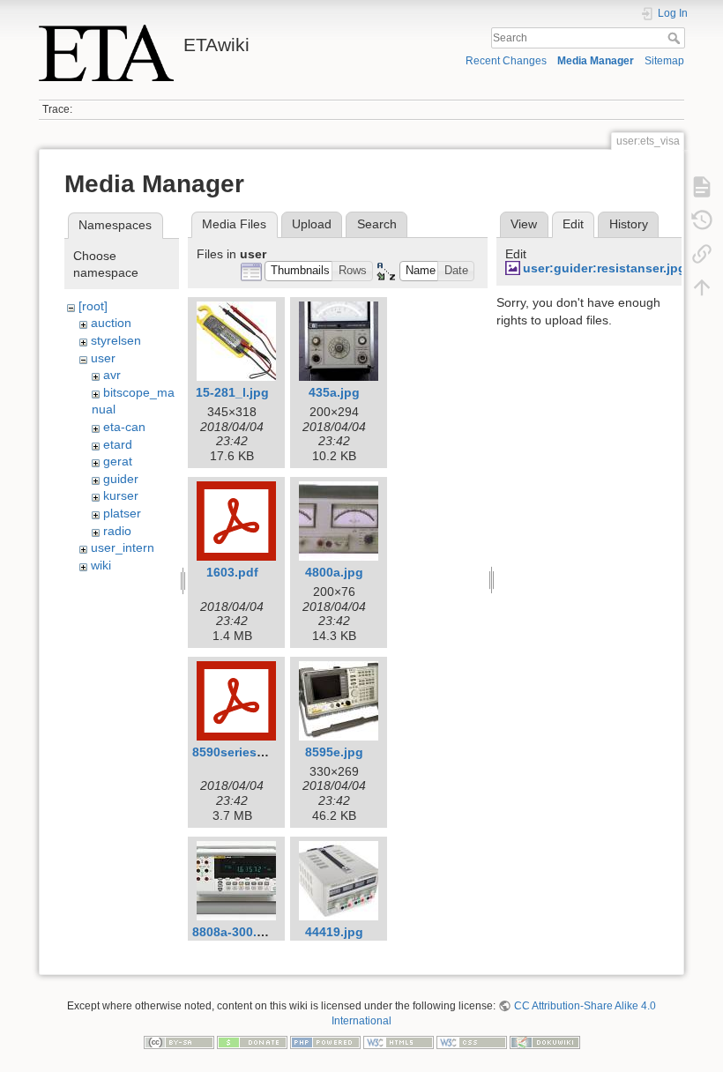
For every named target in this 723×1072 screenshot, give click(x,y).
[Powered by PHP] (325, 1041)
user (103, 358)
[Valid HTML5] (398, 1041)
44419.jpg (334, 932)
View (524, 224)
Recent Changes (506, 61)
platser (122, 513)
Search (675, 38)
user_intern (122, 547)
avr (112, 375)
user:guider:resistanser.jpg (604, 268)
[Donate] (252, 1041)
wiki (101, 565)
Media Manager (595, 61)
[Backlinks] (702, 254)
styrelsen (116, 340)
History (628, 224)
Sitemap (664, 61)
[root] (93, 306)
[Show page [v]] (702, 187)
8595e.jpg (334, 752)
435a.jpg (334, 392)
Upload (312, 224)
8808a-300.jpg (234, 932)
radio (117, 531)
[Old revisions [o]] (702, 220)
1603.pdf (232, 572)
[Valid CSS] (471, 1041)
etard (117, 444)
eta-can (124, 427)
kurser (120, 495)
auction (111, 323)
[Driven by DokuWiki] (545, 1041)
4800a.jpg (334, 572)
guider (120, 479)
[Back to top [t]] (702, 287)
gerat (117, 461)
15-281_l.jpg (232, 392)
